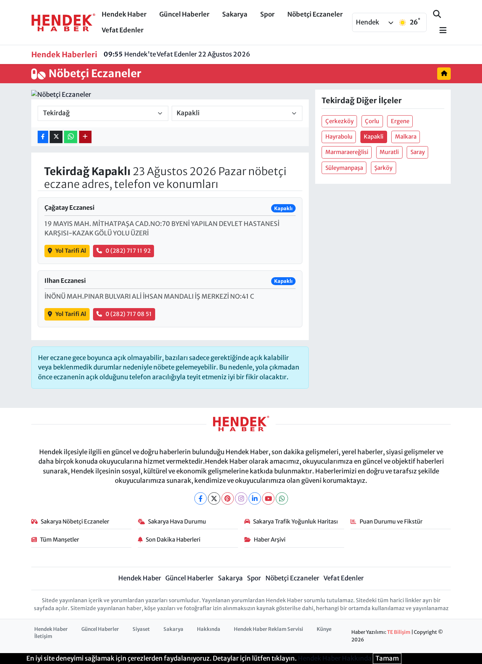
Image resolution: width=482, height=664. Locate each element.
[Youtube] (268, 498)
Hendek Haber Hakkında (335, 658)
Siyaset (141, 629)
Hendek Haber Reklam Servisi (268, 629)
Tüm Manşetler (59, 539)
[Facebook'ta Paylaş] (43, 137)
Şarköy (383, 167)
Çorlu (372, 121)
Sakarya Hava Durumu (177, 521)
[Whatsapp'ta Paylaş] (70, 137)
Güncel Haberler (184, 14)
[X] (214, 498)
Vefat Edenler (122, 30)
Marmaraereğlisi (346, 152)
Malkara (405, 136)
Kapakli (373, 136)
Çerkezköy (339, 121)
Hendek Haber (124, 14)
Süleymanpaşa (344, 167)
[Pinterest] (227, 498)
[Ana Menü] (440, 31)
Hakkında (208, 629)
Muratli (389, 152)
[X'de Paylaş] (56, 137)
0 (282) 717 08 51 (128, 313)
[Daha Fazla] (85, 137)
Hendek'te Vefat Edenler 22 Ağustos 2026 (177, 54)
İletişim (43, 636)
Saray (417, 152)
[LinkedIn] (255, 498)
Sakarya (234, 14)
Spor (267, 14)
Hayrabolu (338, 136)
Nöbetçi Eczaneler (315, 14)
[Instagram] (241, 498)
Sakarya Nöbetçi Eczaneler (75, 521)
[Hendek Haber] (63, 22)
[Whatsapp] (282, 498)
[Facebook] (200, 498)
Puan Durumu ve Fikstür (391, 521)
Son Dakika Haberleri (173, 539)
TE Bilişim (398, 632)
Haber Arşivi (269, 539)
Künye (324, 629)
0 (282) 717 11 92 (128, 250)
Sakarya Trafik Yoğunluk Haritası (295, 521)
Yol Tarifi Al (70, 250)
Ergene (400, 121)
